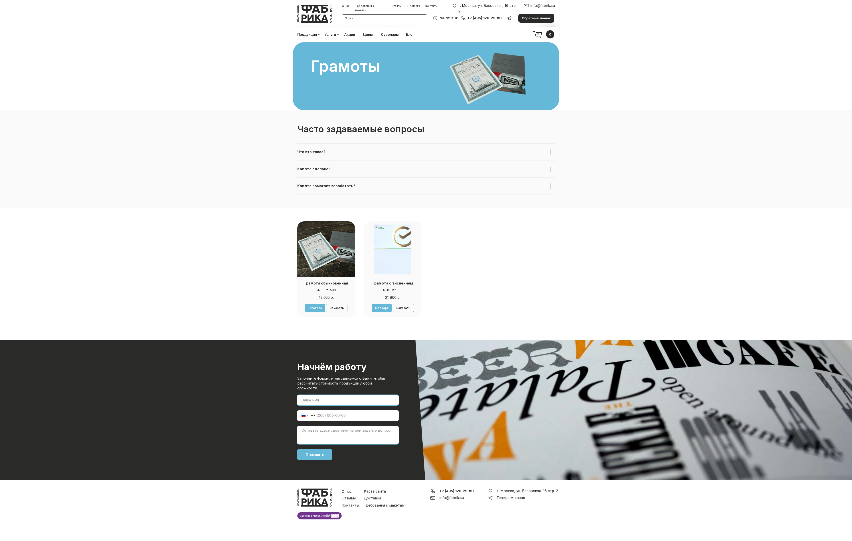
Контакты (431, 6)
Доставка (413, 6)
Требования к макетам (384, 505)
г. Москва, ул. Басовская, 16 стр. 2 (527, 491)
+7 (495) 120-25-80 (484, 18)
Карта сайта (375, 491)
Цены (368, 34)
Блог (410, 34)
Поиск (349, 18)
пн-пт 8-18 (449, 18)
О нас (345, 6)
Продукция (307, 34)
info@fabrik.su (543, 5)
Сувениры (390, 34)
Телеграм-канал (511, 497)
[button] (536, 18)
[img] (454, 6)
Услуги (330, 34)
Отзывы (396, 6)
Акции (349, 34)
